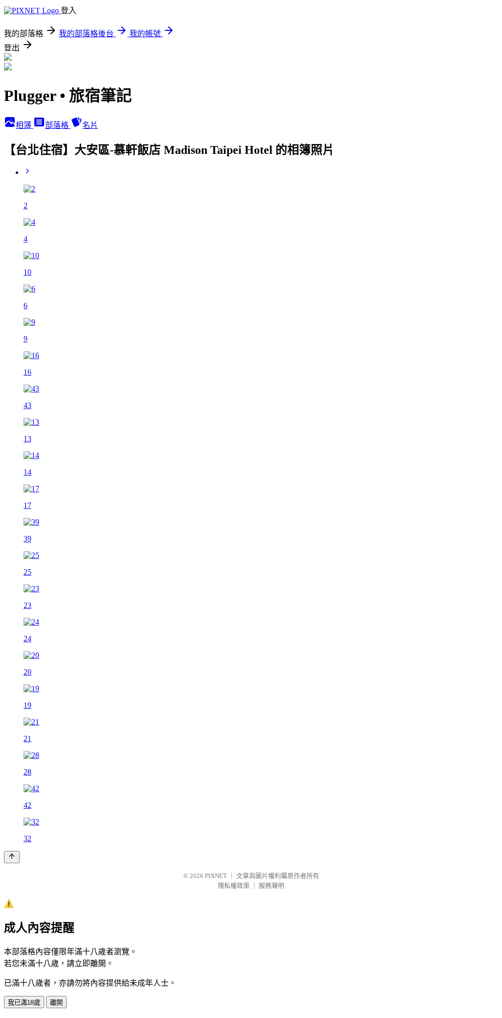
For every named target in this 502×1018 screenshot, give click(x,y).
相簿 (24, 125)
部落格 (58, 125)
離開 (56, 1002)
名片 (90, 125)
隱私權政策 (234, 885)
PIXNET (216, 875)
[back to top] (12, 857)
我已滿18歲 (24, 1002)
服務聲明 (271, 885)
